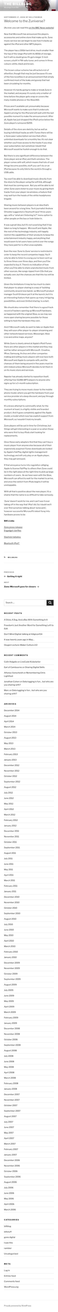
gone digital (9, 1237)
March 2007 (10, 1144)
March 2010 (9, 946)
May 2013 (8, 743)
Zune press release (13, 527)
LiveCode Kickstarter (30, 662)
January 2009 (10, 1023)
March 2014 (9, 727)
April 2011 (8, 875)
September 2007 (12, 1111)
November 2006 (12, 1166)
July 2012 (8, 792)
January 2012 (10, 825)
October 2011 (10, 842)
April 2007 (9, 1138)
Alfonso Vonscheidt (13, 673)
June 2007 (9, 1127)
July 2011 (8, 858)
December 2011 (11, 831)
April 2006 (9, 1204)
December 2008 (12, 1028)
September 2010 (12, 913)
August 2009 (10, 984)
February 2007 (11, 1149)
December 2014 (11, 710)
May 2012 (8, 803)
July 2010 (8, 924)
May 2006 (9, 1198)
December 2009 (12, 963)
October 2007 (10, 1105)
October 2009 (11, 974)
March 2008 (10, 1078)
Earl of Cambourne (13, 667)
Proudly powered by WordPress (17, 1305)
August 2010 (10, 919)
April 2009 (9, 1006)
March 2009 (10, 1012)
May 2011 (8, 869)
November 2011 (11, 836)
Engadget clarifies (12, 530)
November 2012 (11, 771)
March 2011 (9, 880)
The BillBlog (18, 4)
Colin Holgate (10, 662)
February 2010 (11, 952)
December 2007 (12, 1094)
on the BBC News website (41, 28)
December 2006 (12, 1160)
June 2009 (9, 995)
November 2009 (12, 968)
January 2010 (10, 957)
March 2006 (10, 1209)
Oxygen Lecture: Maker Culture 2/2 (20, 645)
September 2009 (12, 979)
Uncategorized (11, 1254)
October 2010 (10, 908)
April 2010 (9, 941)
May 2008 (9, 1067)
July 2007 (8, 1122)
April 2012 (9, 809)
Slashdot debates (12, 537)
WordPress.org (11, 1287)
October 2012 (10, 776)
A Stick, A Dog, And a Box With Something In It (26, 620)
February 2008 (11, 1083)
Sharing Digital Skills (35, 667)
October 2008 (11, 1039)
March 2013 (9, 749)
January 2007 (10, 1155)
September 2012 (12, 781)
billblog (13, 557)
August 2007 (10, 1116)
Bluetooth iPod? (12, 543)
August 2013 (10, 738)
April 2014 (9, 721)
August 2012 (10, 787)
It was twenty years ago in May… (19, 639)
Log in (7, 1270)
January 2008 (10, 1089)
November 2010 (11, 902)
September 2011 (12, 847)
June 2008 (9, 1061)
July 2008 (8, 1056)
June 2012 (9, 798)
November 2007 (12, 1100)
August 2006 (10, 1182)
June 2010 (9, 930)
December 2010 (11, 897)
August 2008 (10, 1050)
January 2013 (10, 760)
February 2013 (11, 754)
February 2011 (10, 886)
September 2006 (12, 1177)
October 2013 (10, 732)
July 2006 (8, 1187)
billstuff (8, 1232)
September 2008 (12, 1045)
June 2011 (8, 864)
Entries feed (10, 1276)
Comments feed (12, 1281)
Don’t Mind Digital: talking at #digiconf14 (23, 634)
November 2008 (12, 1034)
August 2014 (10, 716)
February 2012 (11, 820)
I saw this (8, 1243)
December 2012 (11, 765)
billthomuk (35, 17)
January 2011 (10, 891)
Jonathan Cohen (11, 681)
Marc (6, 690)
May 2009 (9, 1001)
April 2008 (9, 1072)
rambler (8, 1248)
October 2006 (11, 1171)
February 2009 (11, 1017)
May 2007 (9, 1133)
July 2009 (8, 990)
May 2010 (8, 935)
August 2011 (10, 853)
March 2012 (9, 814)
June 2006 (9, 1193)
